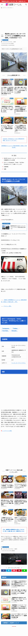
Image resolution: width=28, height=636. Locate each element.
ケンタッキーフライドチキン (7, 41)
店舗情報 (6, 166)
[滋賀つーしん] (14, 4)
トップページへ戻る (7, 430)
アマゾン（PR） (8, 306)
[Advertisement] (14, 20)
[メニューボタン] (2, 4)
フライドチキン (5, 547)
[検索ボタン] (26, 4)
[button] (3, 570)
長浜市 (15, 41)
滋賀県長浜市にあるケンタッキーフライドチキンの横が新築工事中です (18, 227)
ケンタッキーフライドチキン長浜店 (8, 43)
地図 (5, 169)
